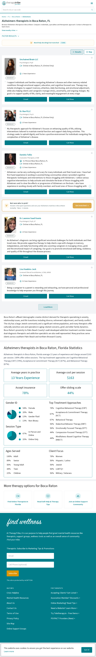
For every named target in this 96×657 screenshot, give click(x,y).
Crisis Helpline (13, 592)
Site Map (10, 623)
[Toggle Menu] (91, 3)
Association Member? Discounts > (65, 598)
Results (78, 52)
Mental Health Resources (18, 598)
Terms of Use (12, 613)
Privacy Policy (13, 618)
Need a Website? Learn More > (64, 608)
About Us (11, 603)
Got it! (86, 650)
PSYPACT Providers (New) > (63, 618)
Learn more (9, 651)
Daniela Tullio (26, 154)
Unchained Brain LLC (29, 59)
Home (4, 17)
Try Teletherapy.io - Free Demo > (65, 613)
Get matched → (82, 205)
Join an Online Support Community (78, 503)
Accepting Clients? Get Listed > (64, 592)
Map (90, 52)
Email (26, 99)
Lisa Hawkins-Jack (28, 269)
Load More (48, 307)
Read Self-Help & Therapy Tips (48, 503)
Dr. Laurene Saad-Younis (30, 218)
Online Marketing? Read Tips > (64, 603)
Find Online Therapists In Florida (18, 503)
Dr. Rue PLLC (25, 111)
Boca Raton (16, 17)
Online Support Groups (16, 628)
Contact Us (12, 608)
